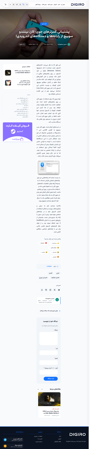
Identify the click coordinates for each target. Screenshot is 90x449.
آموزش (55, 4)
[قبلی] (42, 389)
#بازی (57, 273)
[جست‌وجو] (26, 4)
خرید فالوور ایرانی (24, 100)
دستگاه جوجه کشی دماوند (22, 109)
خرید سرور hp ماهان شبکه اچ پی (21, 111)
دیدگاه (56, 330)
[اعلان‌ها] (20, 4)
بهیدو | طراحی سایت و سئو (22, 115)
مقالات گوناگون (57, 442)
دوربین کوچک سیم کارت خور (22, 104)
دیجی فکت (44, 4)
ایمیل (56, 358)
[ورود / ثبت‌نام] (10, 4)
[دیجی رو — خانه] (77, 4)
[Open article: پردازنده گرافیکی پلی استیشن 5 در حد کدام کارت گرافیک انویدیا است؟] (8, 83)
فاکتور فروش (25, 117)
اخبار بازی (44, 24)
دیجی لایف (50, 4)
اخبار (59, 4)
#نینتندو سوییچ (43, 278)
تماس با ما (40, 439)
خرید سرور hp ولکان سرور (22, 98)
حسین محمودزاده (62, 44)
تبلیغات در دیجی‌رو (38, 436)
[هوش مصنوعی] (23, 4)
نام (56, 349)
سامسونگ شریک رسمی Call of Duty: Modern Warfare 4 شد (22, 72)
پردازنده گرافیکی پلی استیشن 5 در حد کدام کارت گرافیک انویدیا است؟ (23, 83)
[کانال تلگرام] (16, 4)
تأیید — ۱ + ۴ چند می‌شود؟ (50, 368)
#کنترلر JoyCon (55, 278)
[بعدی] (38, 389)
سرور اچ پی (25, 107)
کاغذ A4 (26, 105)
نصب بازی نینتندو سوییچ (23, 113)
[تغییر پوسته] (13, 4)
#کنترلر (50, 273)
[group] (49, 405)
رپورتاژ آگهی (38, 4)
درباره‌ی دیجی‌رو (39, 442)
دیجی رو (63, 4)
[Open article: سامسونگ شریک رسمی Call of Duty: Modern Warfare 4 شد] (8, 73)
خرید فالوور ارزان (24, 102)
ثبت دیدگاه (51, 379)
